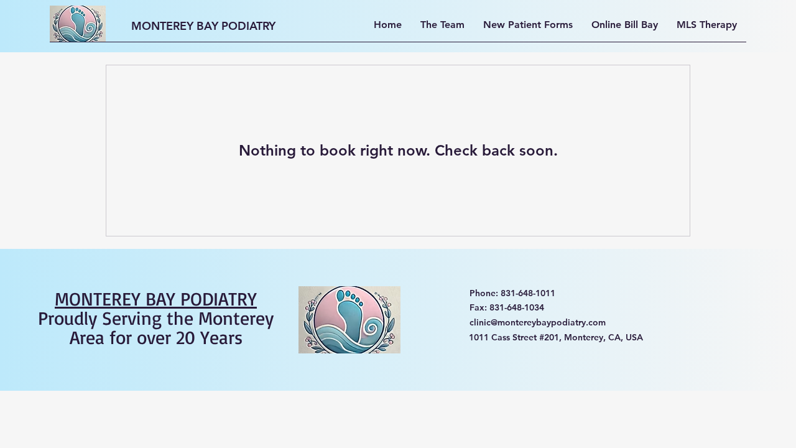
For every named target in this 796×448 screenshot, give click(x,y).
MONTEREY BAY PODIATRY (203, 26)
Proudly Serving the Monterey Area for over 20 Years (156, 317)
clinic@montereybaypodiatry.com (538, 322)
